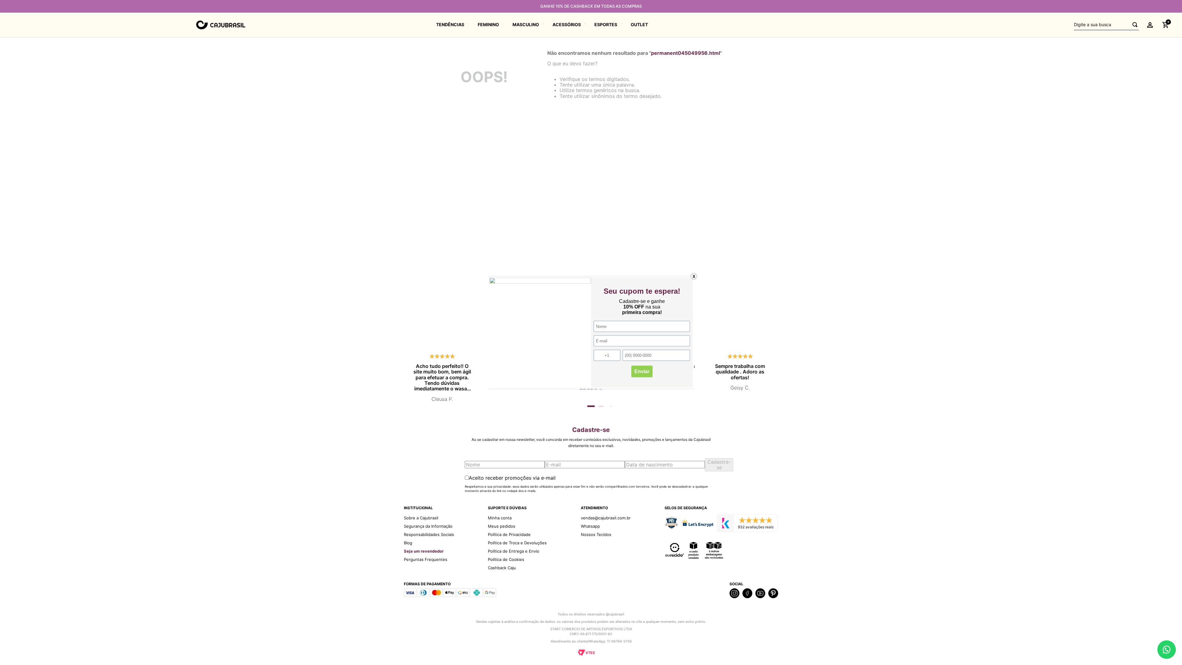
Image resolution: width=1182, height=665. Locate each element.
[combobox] (1106, 25)
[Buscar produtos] (1133, 25)
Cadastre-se (719, 464)
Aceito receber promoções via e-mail (512, 478)
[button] (1150, 25)
